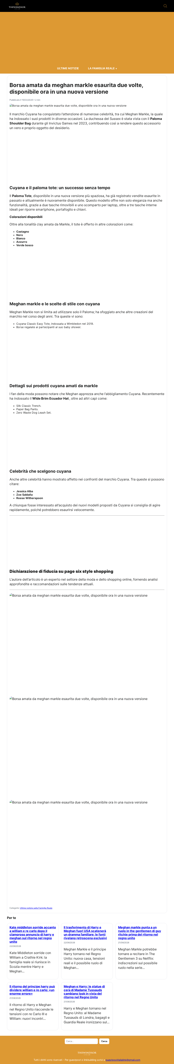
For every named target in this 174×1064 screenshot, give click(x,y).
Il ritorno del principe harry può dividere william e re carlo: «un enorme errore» (32, 990)
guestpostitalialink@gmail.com (123, 1059)
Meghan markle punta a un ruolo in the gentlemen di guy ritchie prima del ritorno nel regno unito (139, 933)
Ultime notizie (68, 68)
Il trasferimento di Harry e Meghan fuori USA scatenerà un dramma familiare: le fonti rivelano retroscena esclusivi (85, 933)
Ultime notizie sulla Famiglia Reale (36, 908)
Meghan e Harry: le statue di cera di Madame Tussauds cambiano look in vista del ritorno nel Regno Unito (84, 992)
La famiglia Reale (101, 68)
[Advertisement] (87, 39)
